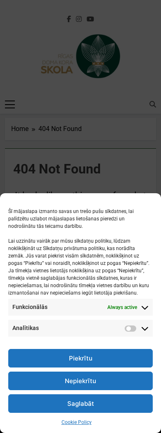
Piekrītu (80, 358)
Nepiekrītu (80, 381)
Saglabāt (80, 403)
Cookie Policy (77, 422)
